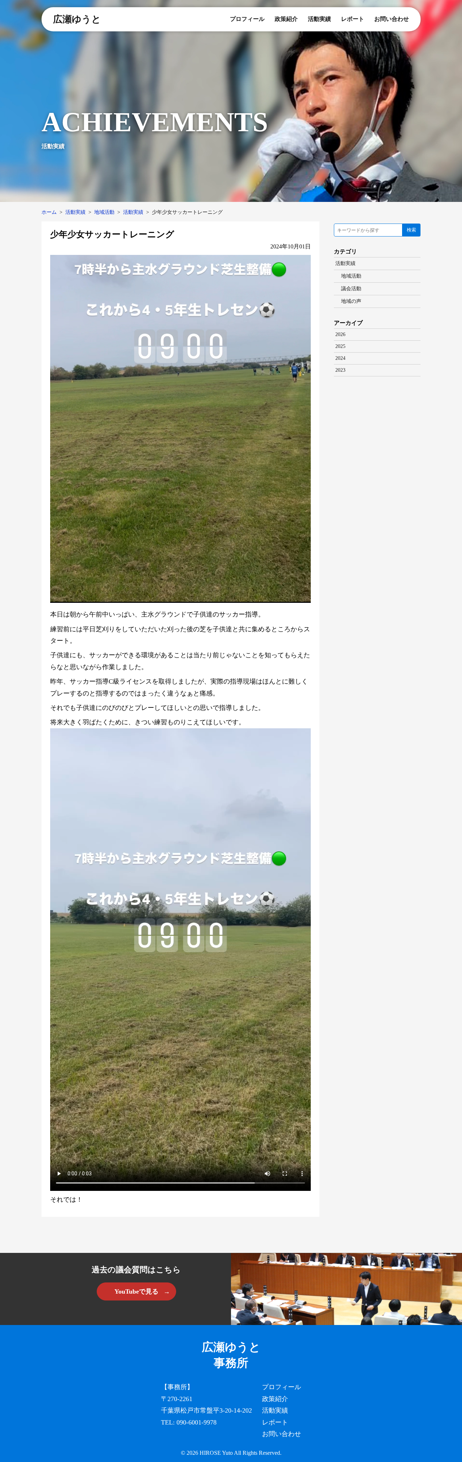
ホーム (49, 212)
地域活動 (104, 212)
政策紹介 (286, 19)
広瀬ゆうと (77, 19)
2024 (340, 358)
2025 (340, 346)
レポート (352, 19)
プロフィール (247, 19)
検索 (411, 230)
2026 (340, 334)
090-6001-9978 (196, 1422)
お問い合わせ (391, 19)
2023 (340, 370)
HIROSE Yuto (216, 1453)
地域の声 (351, 301)
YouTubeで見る (136, 1291)
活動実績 (319, 19)
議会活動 (351, 288)
